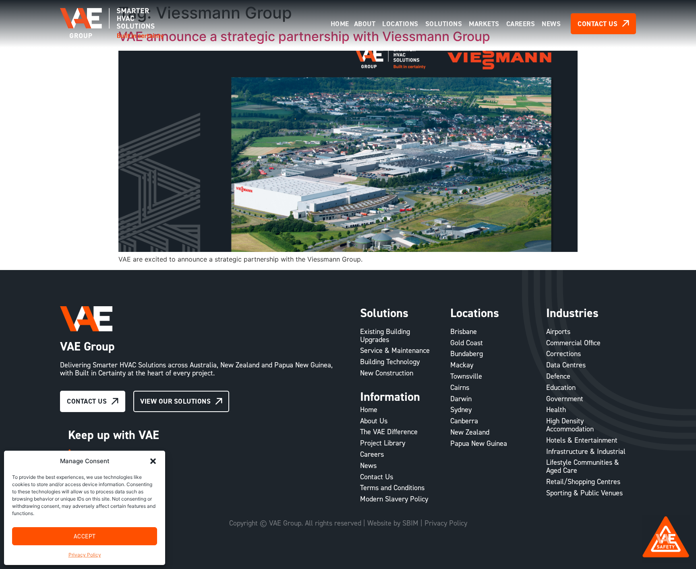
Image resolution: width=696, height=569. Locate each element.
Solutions (384, 313)
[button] (153, 461)
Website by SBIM (392, 523)
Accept (85, 536)
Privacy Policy (84, 555)
